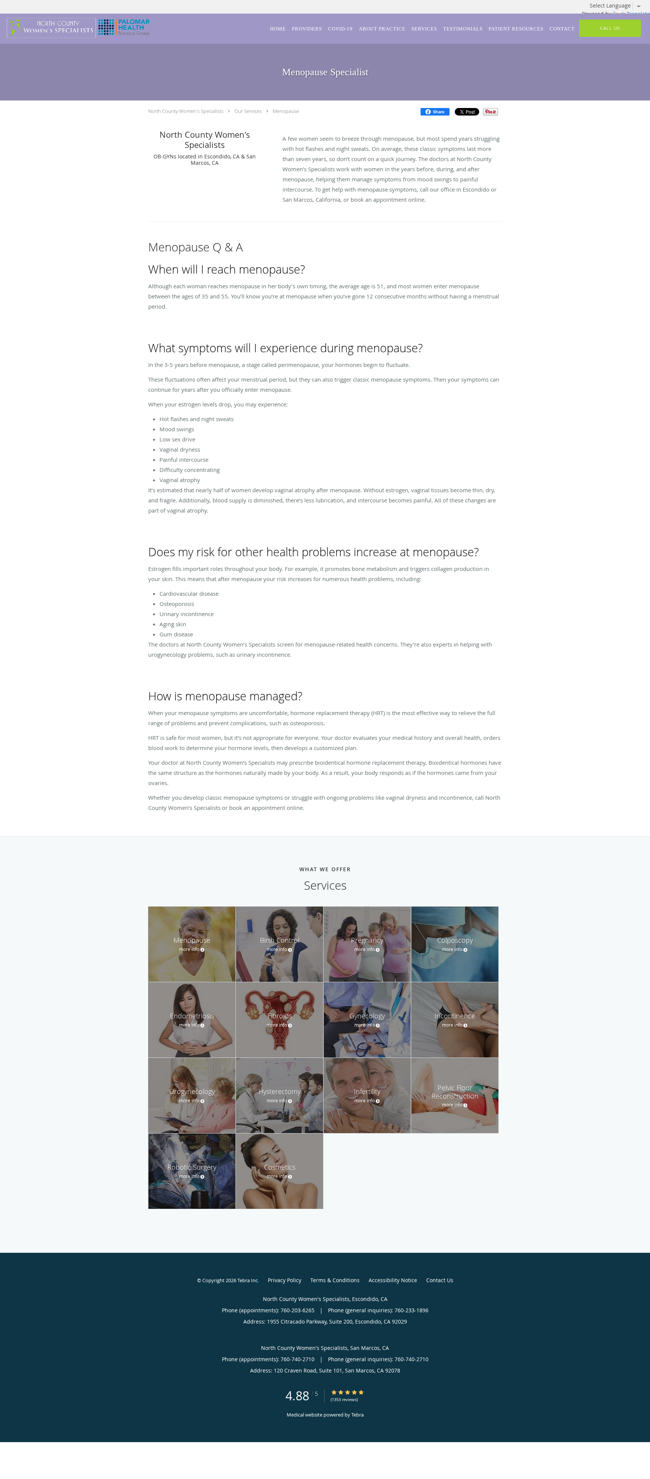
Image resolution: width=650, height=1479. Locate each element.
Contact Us (439, 1280)
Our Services (248, 111)
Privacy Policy (284, 1280)
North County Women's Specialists (185, 111)
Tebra (357, 1414)
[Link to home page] (76, 28)
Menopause (286, 111)
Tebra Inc (247, 1280)
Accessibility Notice (393, 1280)
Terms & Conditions (335, 1280)
